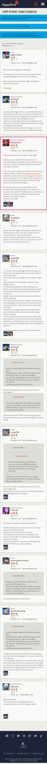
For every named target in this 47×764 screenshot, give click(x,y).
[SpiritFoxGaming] (6, 611)
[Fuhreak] (6, 510)
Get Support (8, 753)
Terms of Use (38, 753)
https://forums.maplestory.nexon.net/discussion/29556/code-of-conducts (21, 35)
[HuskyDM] (6, 258)
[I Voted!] (16, 102)
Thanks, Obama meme (32, 173)
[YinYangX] (6, 99)
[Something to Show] (12, 102)
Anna (39, 176)
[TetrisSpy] (6, 218)
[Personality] (12, 57)
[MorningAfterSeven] (10, 333)
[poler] (10, 204)
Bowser (31, 176)
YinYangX (16, 447)
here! (28, 26)
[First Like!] (14, 220)
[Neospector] (6, 142)
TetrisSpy (16, 362)
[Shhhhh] (14, 102)
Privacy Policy (23, 753)
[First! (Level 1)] (14, 57)
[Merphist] (6, 686)
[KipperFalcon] (6, 55)
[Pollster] (16, 513)
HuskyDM (16, 397)
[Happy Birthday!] (14, 689)
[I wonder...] (14, 563)
